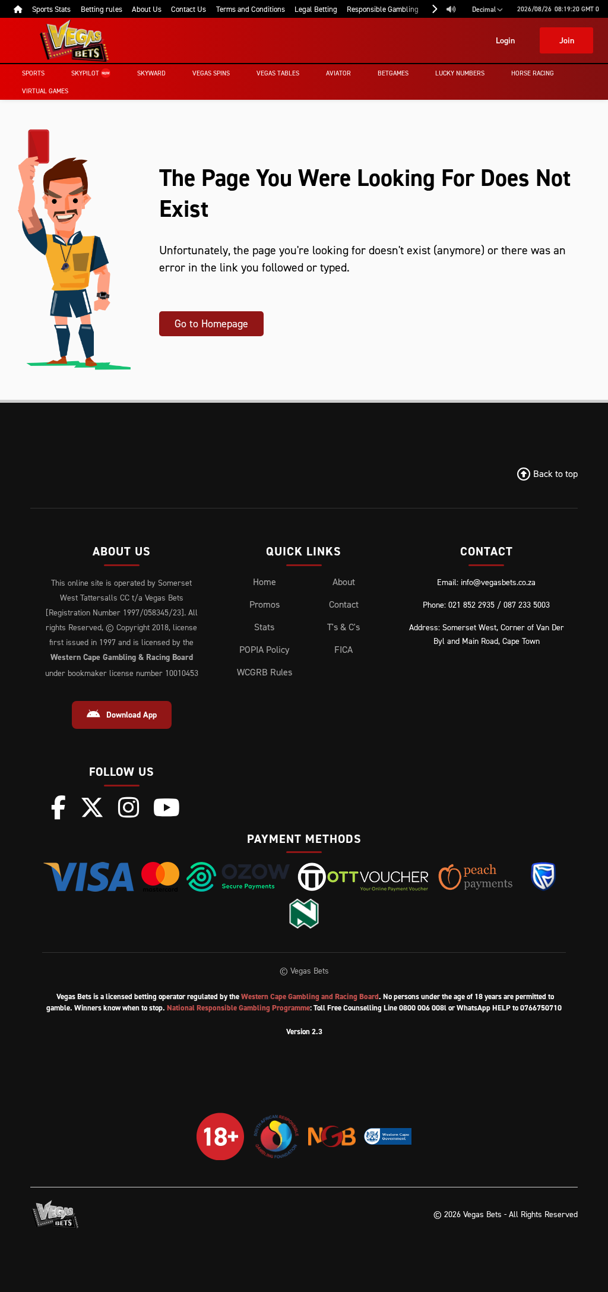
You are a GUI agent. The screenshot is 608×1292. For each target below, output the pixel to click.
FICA (343, 649)
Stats (264, 627)
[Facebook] (58, 807)
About (343, 581)
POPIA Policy (264, 649)
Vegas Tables (277, 73)
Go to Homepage (211, 323)
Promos (264, 604)
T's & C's (343, 627)
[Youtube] (166, 807)
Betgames (393, 73)
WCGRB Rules (264, 672)
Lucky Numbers (459, 73)
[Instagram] (128, 807)
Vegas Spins (211, 73)
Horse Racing (532, 73)
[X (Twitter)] (92, 807)
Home (264, 581)
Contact (344, 604)
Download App (131, 714)
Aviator (338, 73)
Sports (33, 73)
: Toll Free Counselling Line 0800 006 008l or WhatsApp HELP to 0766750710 (364, 1008)
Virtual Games (45, 91)
